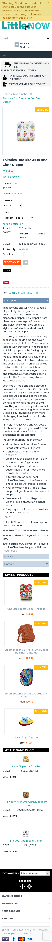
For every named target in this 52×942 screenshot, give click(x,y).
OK (30, 17)
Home (6, 94)
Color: (6, 212)
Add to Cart (12, 262)
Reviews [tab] (8, 556)
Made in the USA (23, 94)
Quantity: (8, 254)
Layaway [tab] (9, 564)
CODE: (6, 244)
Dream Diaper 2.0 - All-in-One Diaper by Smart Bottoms (26, 651)
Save (7, 282)
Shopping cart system (18, 933)
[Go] (48, 873)
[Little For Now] (26, 25)
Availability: (9, 249)
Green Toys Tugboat (26, 737)
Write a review (11, 176)
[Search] (48, 38)
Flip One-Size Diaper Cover (26, 841)
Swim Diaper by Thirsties (26, 766)
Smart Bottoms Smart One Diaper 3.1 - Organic (26, 695)
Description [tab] (10, 300)
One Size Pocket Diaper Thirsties (26, 608)
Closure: (8, 200)
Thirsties (8, 171)
